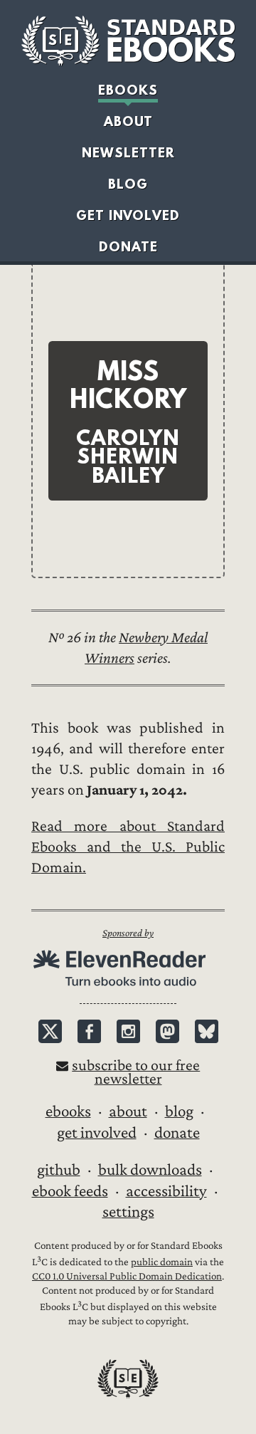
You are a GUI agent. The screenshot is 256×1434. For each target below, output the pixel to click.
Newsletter (128, 153)
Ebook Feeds (70, 1191)
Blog (128, 184)
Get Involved (128, 215)
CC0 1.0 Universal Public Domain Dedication (127, 1276)
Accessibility (166, 1191)
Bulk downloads (150, 1170)
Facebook (89, 1031)
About (128, 121)
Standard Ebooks (128, 41)
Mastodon (167, 1031)
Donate (128, 247)
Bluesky (206, 1031)
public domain (162, 1262)
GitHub (58, 1170)
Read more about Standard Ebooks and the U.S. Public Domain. (128, 847)
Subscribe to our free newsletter (136, 1072)
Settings (128, 1212)
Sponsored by (128, 933)
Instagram (128, 1031)
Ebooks (128, 90)
